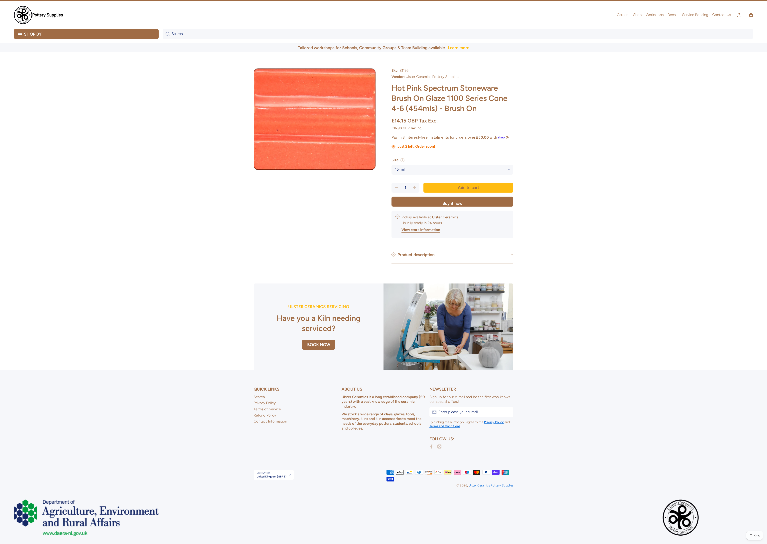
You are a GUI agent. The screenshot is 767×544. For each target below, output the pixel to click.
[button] (751, 15)
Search (259, 397)
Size (394, 160)
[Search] (166, 34)
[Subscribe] (508, 412)
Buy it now (452, 203)
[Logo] (39, 15)
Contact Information (270, 421)
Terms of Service (267, 409)
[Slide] (402, 160)
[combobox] (458, 34)
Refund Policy (265, 415)
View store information (420, 230)
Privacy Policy (265, 403)
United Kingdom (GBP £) (271, 476)
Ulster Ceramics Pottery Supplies (491, 485)
